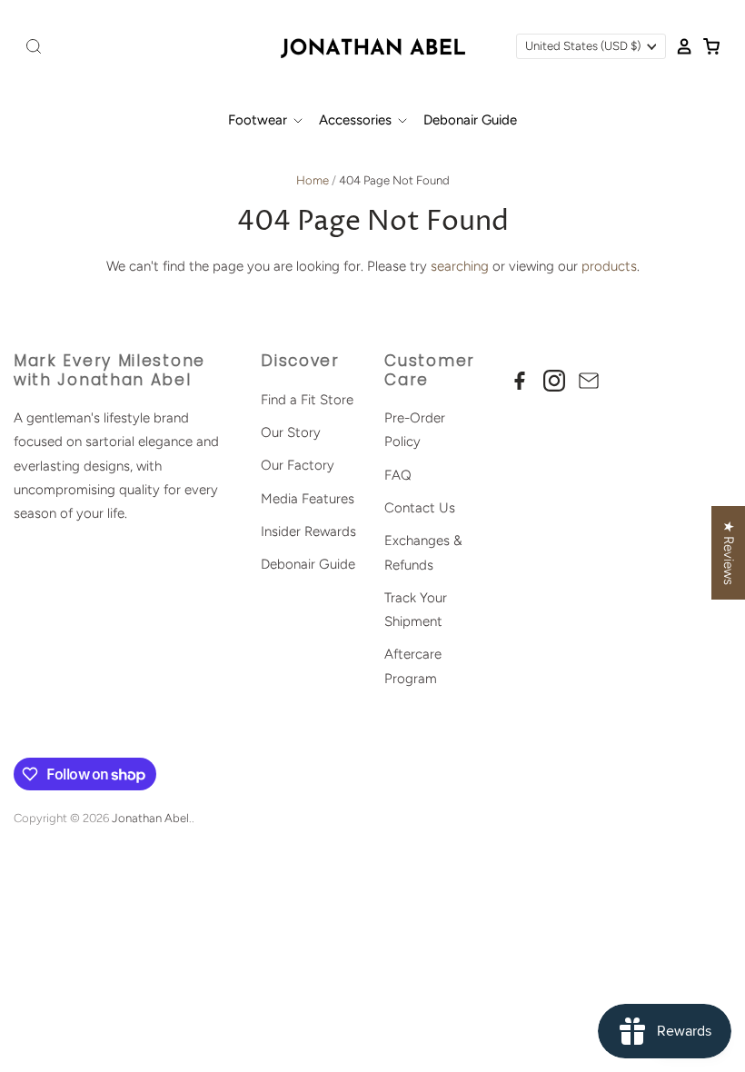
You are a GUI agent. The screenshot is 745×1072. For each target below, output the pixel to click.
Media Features (307, 499)
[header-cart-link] (706, 46)
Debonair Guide (470, 120)
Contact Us (419, 508)
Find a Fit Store (307, 400)
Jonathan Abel (150, 818)
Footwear (259, 120)
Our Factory (297, 465)
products (609, 266)
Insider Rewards (308, 531)
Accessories (357, 120)
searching (460, 266)
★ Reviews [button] (728, 553)
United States (583, 46)
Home (312, 180)
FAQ (398, 475)
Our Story (291, 432)
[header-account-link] (679, 46)
